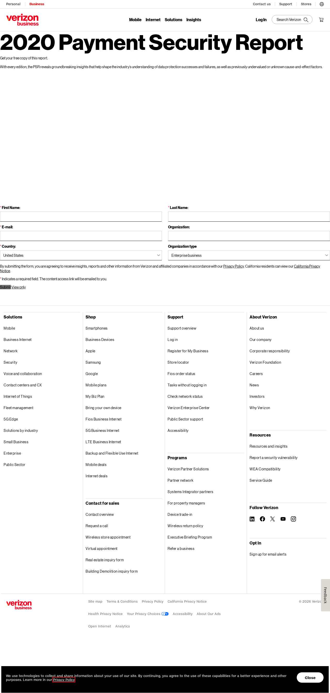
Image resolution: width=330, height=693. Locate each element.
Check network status (185, 396)
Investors (257, 396)
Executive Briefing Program (190, 537)
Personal (13, 4)
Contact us (262, 4)
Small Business (16, 442)
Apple (90, 351)
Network (11, 351)
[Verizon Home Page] (19, 604)
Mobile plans (96, 385)
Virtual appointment (102, 548)
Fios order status (181, 373)
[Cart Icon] (321, 19)
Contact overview (100, 514)
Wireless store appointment (108, 537)
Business (36, 4)
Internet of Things (18, 396)
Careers (256, 373)
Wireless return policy (185, 526)
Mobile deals (96, 464)
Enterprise (12, 453)
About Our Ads (209, 614)
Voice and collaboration (23, 373)
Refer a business (181, 548)
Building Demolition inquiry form (112, 571)
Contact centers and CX (23, 385)
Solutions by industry (21, 430)
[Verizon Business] (22, 20)
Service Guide (261, 480)
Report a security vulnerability (274, 457)
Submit (5, 287)
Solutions (173, 19)
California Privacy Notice (187, 601)
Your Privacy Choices (144, 614)
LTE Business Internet (103, 442)
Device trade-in (180, 514)
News (254, 385)
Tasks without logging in (187, 385)
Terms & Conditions (122, 601)
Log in (173, 339)
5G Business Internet (102, 430)
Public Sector (15, 464)
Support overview (182, 328)
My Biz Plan (95, 396)
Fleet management (18, 408)
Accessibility (178, 430)
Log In (261, 20)
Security (10, 362)
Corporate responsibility (270, 351)
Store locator (178, 362)
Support (285, 4)
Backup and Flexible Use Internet (112, 453)
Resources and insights (268, 446)
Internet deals (97, 476)
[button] (322, 3)
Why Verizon (260, 408)
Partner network (181, 480)
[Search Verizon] (292, 19)
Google (92, 373)
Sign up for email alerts (268, 554)
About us (257, 328)
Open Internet (99, 626)
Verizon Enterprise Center (189, 408)
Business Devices (100, 339)
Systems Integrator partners (190, 491)
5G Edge (11, 419)
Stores (306, 4)
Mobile (135, 19)
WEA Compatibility (265, 469)
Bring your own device (103, 408)
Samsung (93, 362)
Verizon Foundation (265, 362)
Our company (261, 339)
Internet (153, 19)
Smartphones (97, 328)
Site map (95, 601)
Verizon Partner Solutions (188, 469)
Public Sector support (185, 419)
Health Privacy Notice (105, 614)
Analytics (122, 626)
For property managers (186, 503)
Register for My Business (188, 351)
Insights (193, 19)
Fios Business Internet (103, 419)
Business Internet (18, 339)
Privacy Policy (233, 266)
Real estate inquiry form (105, 560)
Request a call (97, 526)
